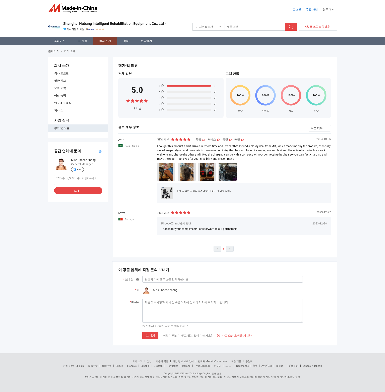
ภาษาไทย (266, 365)
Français (132, 365)
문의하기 (146, 41)
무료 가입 (312, 9)
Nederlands (242, 365)
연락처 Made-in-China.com (212, 361)
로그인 (297, 9)
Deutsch (158, 365)
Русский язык (202, 365)
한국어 (217, 365)
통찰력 (249, 361)
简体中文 (93, 365)
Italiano (186, 365)
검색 (126, 41)
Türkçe (279, 365)
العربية (228, 365)
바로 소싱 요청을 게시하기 (235, 335)
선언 (149, 361)
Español (145, 365)
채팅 (79, 169)
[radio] (128, 100)
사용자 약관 (162, 361)
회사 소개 (105, 41)
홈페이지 (59, 41)
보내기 (78, 190)
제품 (84, 41)
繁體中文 (106, 365)
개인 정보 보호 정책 (183, 361)
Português (172, 365)
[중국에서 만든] (74, 8)
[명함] (100, 151)
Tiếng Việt (292, 365)
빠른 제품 (236, 361)
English (80, 365)
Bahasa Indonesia (312, 365)
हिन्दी (255, 365)
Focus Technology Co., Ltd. (196, 373)
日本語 (119, 365)
